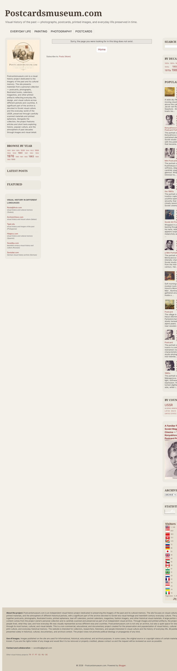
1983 (31, 156)
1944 (27, 150)
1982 (26, 157)
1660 (9, 150)
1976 (10, 156)
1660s (167, 63)
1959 (14, 153)
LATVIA (167, 411)
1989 (13, 159)
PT (36, 655)
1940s (167, 67)
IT (33, 655)
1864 (13, 150)
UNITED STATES (170, 414)
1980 (17, 157)
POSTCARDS (83, 31)
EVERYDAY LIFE (20, 31)
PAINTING (40, 31)
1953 (32, 150)
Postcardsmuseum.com (53, 13)
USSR (169, 405)
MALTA (173, 411)
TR (30, 655)
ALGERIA (168, 408)
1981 (21, 157)
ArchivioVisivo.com (15, 217)
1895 (18, 150)
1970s (168, 70)
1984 (37, 157)
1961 (26, 153)
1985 (9, 159)
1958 (9, 153)
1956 (37, 150)
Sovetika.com (13, 243)
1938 (23, 150)
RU (43, 655)
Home (102, 49)
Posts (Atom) (65, 56)
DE (46, 655)
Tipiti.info (11, 224)
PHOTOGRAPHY (61, 31)
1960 (20, 153)
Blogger (122, 665)
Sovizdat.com (13, 252)
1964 (37, 153)
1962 (31, 153)
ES (39, 655)
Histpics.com (12, 234)
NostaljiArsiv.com (14, 208)
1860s (172, 63)
